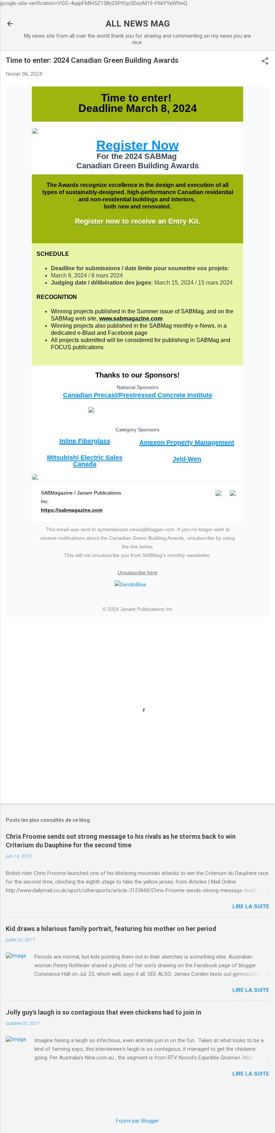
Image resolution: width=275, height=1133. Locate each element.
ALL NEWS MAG (138, 24)
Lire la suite (250, 906)
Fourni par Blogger (137, 1121)
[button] (265, 62)
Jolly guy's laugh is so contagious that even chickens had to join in (103, 1012)
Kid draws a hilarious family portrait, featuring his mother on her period (111, 928)
